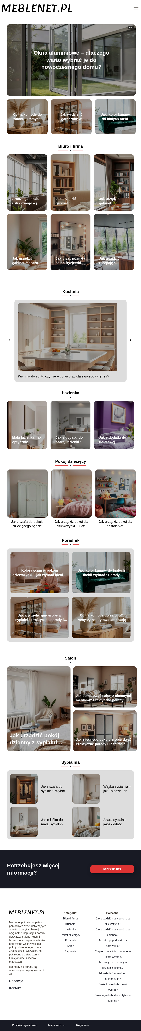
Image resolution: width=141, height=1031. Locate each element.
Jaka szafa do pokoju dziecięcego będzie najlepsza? (27, 524)
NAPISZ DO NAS (112, 869)
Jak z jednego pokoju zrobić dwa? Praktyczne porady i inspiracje (104, 742)
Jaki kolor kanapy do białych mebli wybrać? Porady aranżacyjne (115, 117)
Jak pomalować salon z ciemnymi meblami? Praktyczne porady (103, 698)
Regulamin (83, 1025)
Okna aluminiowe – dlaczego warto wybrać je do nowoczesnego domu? (71, 60)
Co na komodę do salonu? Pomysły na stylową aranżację (27, 117)
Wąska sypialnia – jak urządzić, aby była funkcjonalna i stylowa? (117, 789)
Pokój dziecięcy (70, 461)
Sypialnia (70, 762)
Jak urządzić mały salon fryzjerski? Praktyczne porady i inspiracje (70, 261)
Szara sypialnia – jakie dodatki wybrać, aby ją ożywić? (116, 822)
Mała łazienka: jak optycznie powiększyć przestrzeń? (26, 440)
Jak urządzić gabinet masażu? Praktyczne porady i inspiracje (26, 261)
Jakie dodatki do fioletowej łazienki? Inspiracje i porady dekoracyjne (112, 440)
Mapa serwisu (56, 1025)
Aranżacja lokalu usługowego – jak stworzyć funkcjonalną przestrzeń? (26, 201)
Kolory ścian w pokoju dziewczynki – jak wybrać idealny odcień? (39, 573)
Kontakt (15, 988)
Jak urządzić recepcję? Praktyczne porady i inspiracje (109, 261)
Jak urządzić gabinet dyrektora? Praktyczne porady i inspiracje (109, 201)
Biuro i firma (70, 146)
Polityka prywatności (24, 1025)
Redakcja (16, 981)
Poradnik (70, 540)
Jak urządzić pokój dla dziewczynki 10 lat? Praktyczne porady (71, 524)
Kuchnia (70, 291)
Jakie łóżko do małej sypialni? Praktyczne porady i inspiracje (55, 822)
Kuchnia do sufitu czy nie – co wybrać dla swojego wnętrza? (63, 376)
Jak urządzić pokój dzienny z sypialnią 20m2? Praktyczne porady (35, 739)
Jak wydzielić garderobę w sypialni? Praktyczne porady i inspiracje (71, 117)
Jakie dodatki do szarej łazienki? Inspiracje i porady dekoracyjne (69, 440)
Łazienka (70, 393)
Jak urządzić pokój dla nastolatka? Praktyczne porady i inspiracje (115, 524)
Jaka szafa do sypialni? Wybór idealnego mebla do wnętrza (53, 789)
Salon (70, 658)
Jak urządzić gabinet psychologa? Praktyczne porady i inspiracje (66, 201)
